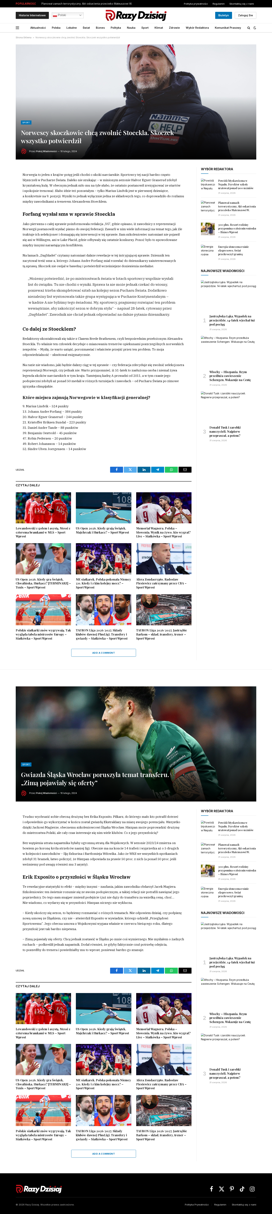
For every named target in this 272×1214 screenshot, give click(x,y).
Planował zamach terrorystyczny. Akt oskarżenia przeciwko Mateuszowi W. (86, 3)
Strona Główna (23, 37)
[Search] (249, 28)
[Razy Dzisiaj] (136, 15)
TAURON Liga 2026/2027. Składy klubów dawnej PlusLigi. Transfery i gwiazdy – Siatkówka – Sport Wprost (101, 634)
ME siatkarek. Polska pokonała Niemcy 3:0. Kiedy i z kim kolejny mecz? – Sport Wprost (103, 583)
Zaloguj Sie (245, 15)
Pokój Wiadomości (46, 151)
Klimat (159, 27)
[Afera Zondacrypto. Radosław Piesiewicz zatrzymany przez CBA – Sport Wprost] (164, 558)
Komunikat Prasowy (228, 27)
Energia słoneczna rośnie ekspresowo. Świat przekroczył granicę (233, 250)
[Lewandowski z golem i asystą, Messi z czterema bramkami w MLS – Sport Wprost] (43, 507)
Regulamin (219, 3)
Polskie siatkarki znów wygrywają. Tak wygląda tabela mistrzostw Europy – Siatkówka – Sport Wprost (43, 634)
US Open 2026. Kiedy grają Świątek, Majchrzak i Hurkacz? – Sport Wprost (102, 530)
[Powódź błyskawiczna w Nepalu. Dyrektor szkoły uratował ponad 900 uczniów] (208, 185)
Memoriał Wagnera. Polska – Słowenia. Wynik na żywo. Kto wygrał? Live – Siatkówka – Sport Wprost (163, 532)
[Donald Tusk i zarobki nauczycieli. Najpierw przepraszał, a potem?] (228, 406)
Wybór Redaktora (197, 27)
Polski (61, 15)
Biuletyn (223, 15)
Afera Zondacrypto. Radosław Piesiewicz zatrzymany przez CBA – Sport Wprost (161, 583)
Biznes (100, 27)
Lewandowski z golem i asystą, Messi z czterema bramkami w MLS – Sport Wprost (43, 532)
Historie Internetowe (32, 15)
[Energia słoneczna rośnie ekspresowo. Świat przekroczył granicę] (208, 251)
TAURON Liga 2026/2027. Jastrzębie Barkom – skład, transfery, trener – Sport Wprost (161, 634)
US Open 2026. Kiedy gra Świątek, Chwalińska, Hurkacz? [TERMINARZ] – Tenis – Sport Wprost (43, 583)
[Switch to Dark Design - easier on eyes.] (254, 27)
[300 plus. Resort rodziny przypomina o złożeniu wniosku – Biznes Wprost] (208, 229)
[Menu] (17, 28)
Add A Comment (103, 652)
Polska (56, 27)
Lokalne (71, 27)
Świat (86, 27)
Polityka (116, 27)
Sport (145, 27)
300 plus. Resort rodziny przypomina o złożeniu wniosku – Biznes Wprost (237, 228)
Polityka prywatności (196, 3)
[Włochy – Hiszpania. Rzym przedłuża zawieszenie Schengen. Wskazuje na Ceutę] (228, 351)
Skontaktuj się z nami (241, 3)
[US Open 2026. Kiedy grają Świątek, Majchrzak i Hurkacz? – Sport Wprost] (103, 507)
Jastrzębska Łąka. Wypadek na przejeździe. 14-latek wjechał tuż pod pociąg (232, 320)
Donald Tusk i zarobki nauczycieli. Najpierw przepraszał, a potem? (225, 431)
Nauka (131, 27)
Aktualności (38, 27)
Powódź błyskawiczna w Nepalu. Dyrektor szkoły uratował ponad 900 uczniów (235, 184)
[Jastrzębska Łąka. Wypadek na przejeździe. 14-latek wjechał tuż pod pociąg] (228, 295)
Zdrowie (174, 27)
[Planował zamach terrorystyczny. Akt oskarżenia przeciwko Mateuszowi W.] (208, 207)
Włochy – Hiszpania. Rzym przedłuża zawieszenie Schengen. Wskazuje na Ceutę (230, 376)
